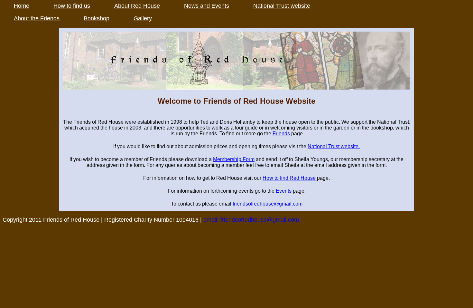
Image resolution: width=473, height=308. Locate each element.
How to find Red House (290, 178)
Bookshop (96, 18)
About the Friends (37, 18)
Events (284, 191)
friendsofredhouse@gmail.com (267, 204)
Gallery (143, 18)
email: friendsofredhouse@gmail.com (251, 220)
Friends (281, 133)
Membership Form (234, 159)
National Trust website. (334, 146)
